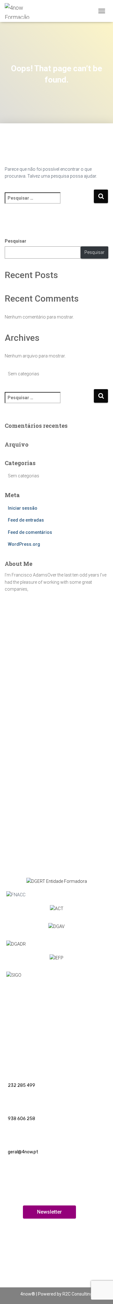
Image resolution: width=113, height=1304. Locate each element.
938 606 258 (21, 1118)
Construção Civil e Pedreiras (33, 687)
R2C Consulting (77, 1293)
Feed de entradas (26, 520)
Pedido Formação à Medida (32, 805)
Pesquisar (15, 241)
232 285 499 (21, 1085)
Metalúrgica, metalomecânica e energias (46, 667)
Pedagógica (17, 657)
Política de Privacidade (28, 1012)
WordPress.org (24, 544)
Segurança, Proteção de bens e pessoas (45, 698)
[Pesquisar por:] (49, 202)
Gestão (12, 739)
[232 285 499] (13, 1068)
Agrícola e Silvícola (23, 677)
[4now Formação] (26, 11)
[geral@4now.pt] (13, 1135)
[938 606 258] (13, 1102)
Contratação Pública (26, 708)
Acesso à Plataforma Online (33, 1261)
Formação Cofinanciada (29, 718)
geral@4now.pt (23, 1152)
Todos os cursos (21, 1029)
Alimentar (15, 729)
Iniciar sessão (22, 508)
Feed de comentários (30, 532)
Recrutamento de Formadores (36, 1277)
